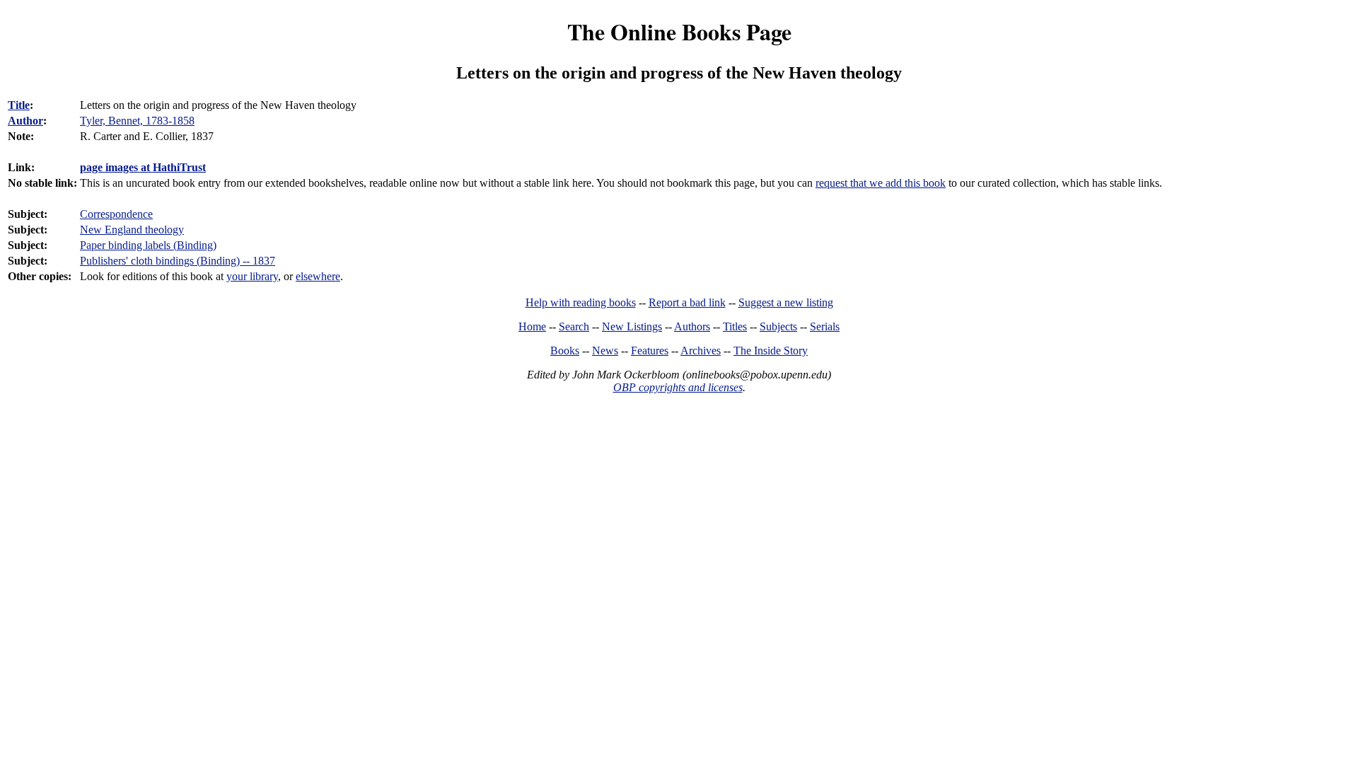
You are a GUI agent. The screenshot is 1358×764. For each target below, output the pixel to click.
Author (25, 121)
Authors (692, 326)
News (605, 351)
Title (19, 105)
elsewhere (318, 276)
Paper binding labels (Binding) (148, 245)
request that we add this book (881, 183)
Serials (825, 326)
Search (574, 326)
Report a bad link (687, 302)
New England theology (132, 230)
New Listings (632, 326)
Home (532, 326)
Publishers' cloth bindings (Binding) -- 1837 (177, 261)
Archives (700, 351)
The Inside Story (770, 351)
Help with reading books (581, 302)
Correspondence (116, 214)
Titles (735, 326)
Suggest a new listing (785, 302)
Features (649, 351)
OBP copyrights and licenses (678, 387)
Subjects (778, 326)
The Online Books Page (679, 31)
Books (564, 351)
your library (252, 276)
